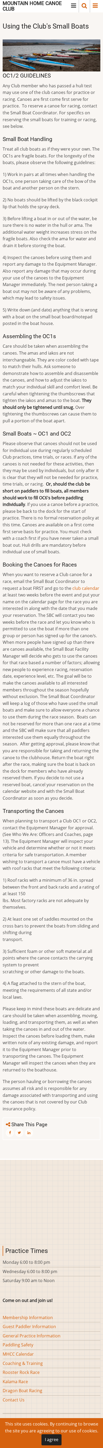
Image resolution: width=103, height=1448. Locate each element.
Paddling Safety (18, 1345)
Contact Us (14, 1400)
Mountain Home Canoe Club (32, 6)
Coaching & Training (23, 1363)
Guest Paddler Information (29, 1326)
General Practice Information (31, 1336)
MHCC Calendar (18, 1354)
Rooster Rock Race (21, 1372)
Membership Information (28, 1317)
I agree (51, 1439)
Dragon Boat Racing (22, 1390)
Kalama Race (15, 1381)
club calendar (85, 588)
